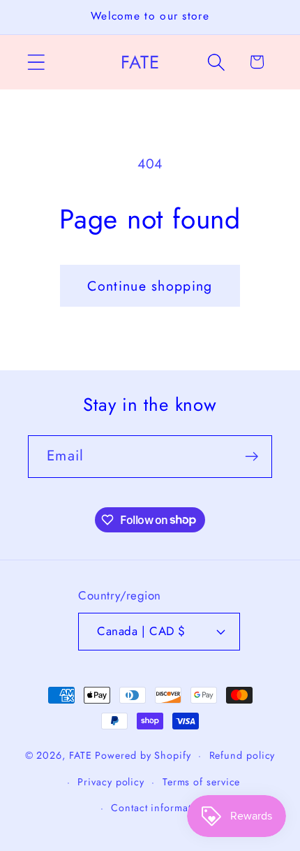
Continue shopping (149, 286)
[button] (36, 62)
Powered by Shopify (142, 755)
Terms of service (202, 782)
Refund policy (242, 755)
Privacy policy (110, 782)
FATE (80, 755)
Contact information (159, 808)
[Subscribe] (251, 456)
